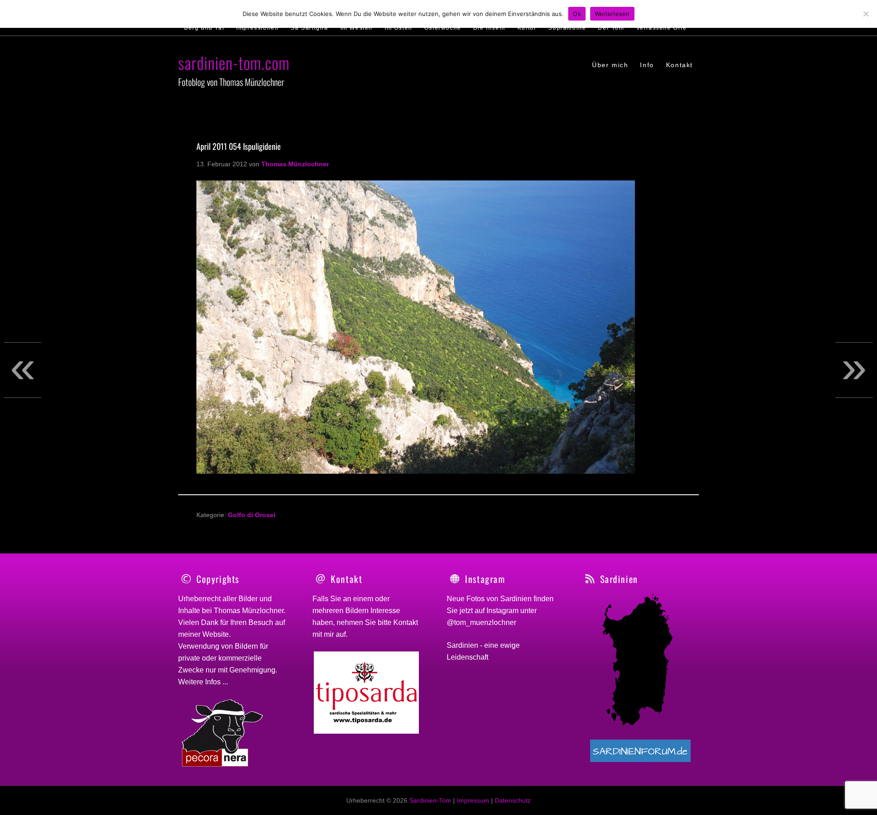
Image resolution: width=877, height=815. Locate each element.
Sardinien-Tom (430, 800)
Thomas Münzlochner (249, 610)
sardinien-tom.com (234, 62)
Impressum (473, 800)
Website (215, 634)
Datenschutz (513, 800)
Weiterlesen (612, 13)
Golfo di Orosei (251, 515)
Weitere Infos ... (203, 682)
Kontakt (405, 622)
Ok (577, 13)
